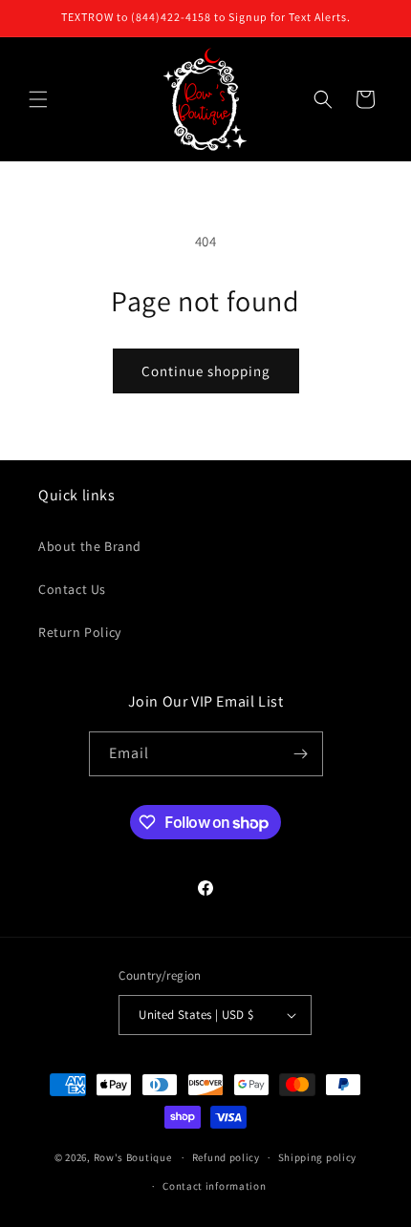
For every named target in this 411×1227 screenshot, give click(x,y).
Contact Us (72, 589)
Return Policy (79, 632)
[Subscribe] (301, 753)
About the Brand (89, 546)
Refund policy (226, 1157)
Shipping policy (317, 1157)
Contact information (214, 1186)
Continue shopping (205, 371)
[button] (38, 99)
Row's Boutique (133, 1157)
